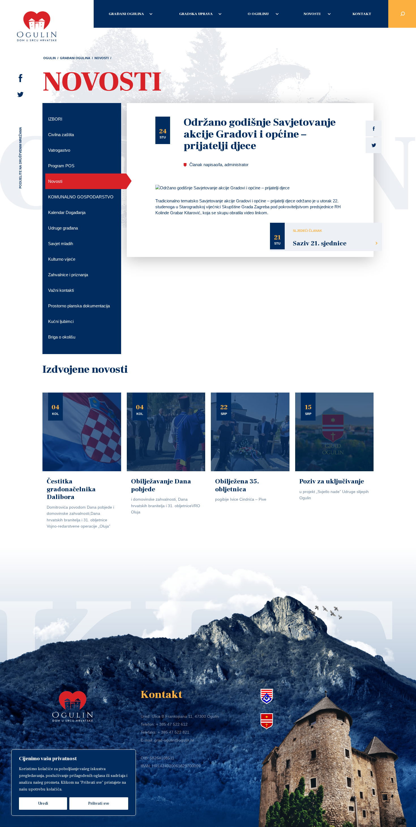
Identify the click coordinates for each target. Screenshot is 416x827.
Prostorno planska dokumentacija (79, 305)
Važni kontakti (61, 290)
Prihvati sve (98, 803)
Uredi (43, 803)
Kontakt (362, 14)
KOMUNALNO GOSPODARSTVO (80, 196)
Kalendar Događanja (66, 212)
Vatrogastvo (59, 150)
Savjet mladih (60, 243)
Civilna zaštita (61, 134)
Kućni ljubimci (61, 321)
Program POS (61, 165)
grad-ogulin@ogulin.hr (174, 740)
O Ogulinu (258, 14)
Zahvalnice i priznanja (68, 274)
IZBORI (55, 119)
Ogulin (49, 58)
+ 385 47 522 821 (173, 732)
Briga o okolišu (61, 337)
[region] (73, 782)
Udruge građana (63, 228)
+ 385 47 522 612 (172, 724)
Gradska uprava (196, 14)
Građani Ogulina (126, 14)
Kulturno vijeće (61, 259)
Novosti (312, 14)
